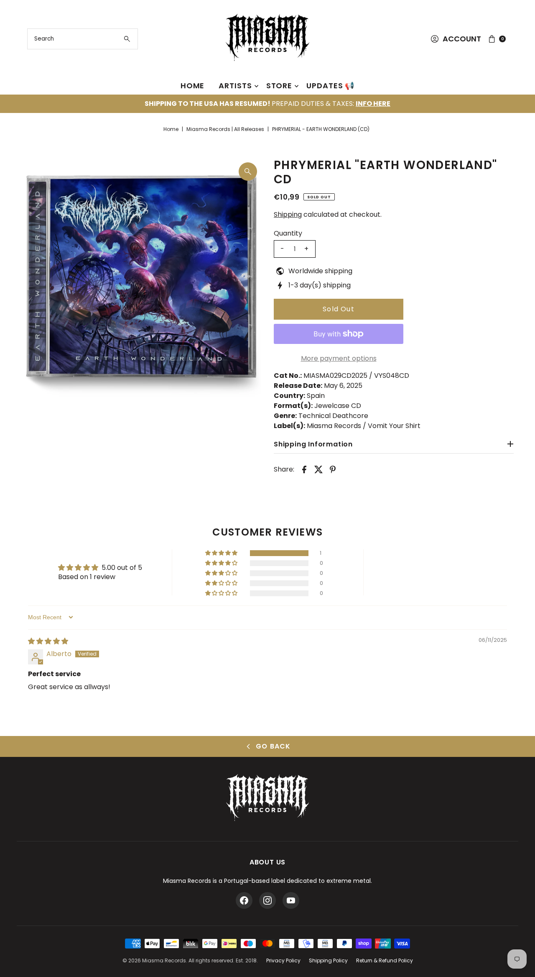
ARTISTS (235, 85)
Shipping (288, 214)
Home (170, 129)
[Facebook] (244, 900)
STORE (279, 85)
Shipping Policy (328, 960)
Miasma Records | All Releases (225, 129)
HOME (193, 85)
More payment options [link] (339, 358)
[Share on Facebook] (304, 469)
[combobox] (82, 38)
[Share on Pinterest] (332, 469)
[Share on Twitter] (318, 469)
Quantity (288, 233)
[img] (48, 641)
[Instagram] (267, 900)
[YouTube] (291, 900)
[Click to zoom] (248, 171)
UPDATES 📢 (330, 85)
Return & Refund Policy (384, 960)
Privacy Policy (283, 960)
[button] (222, 553)
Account (462, 38)
